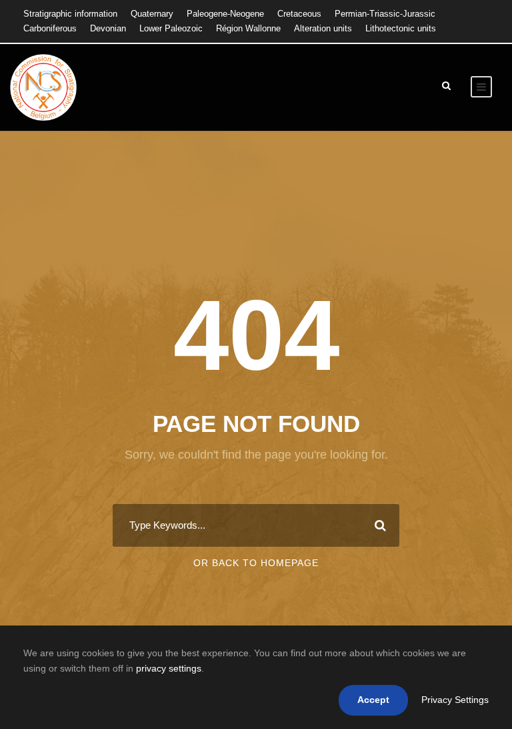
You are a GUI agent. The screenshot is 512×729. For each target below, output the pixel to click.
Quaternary (152, 14)
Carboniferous (50, 28)
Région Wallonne (248, 28)
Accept (373, 699)
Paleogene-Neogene (225, 14)
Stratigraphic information (70, 14)
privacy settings (168, 668)
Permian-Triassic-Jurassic (385, 14)
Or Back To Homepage (256, 562)
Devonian (108, 28)
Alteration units (323, 28)
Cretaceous (299, 14)
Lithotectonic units (400, 28)
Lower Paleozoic (171, 28)
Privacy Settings (455, 699)
